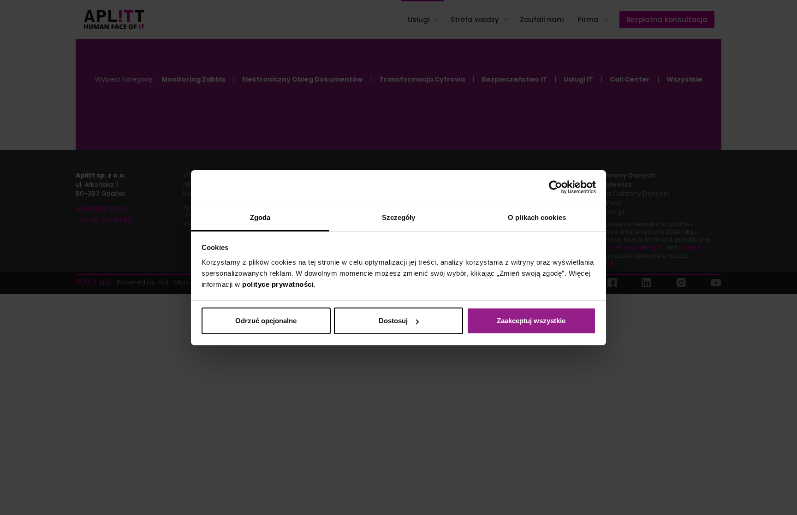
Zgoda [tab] (260, 217)
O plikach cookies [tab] (537, 217)
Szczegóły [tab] (399, 217)
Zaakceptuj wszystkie (531, 321)
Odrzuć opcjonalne (266, 321)
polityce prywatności (278, 284)
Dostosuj (393, 321)
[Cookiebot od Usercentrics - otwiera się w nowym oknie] (555, 187)
